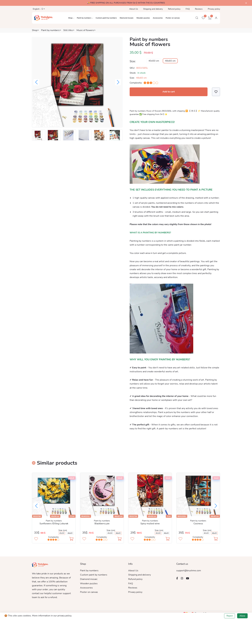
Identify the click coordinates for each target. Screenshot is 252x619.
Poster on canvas (173, 18)
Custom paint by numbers (106, 18)
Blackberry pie (102, 523)
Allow (242, 615)
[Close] (246, 3)
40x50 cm (153, 60)
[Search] (197, 18)
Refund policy (174, 9)
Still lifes (68, 30)
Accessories (158, 18)
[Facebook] (177, 578)
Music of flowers (85, 30)
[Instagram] (182, 578)
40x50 (61, 533)
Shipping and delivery (153, 9)
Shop (70, 18)
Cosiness (198, 523)
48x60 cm (170, 60)
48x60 (70, 533)
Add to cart (168, 91)
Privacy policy (214, 9)
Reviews (199, 9)
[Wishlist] (216, 91)
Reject (229, 615)
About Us (133, 9)
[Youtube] (187, 578)
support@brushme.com (188, 570)
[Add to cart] (71, 539)
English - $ (37, 9)
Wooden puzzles (143, 18)
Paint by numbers (84, 18)
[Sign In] (216, 18)
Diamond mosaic (126, 18)
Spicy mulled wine (150, 523)
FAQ (188, 9)
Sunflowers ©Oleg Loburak (54, 523)
